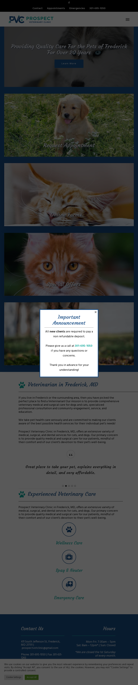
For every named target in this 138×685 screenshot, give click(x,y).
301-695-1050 (83, 346)
